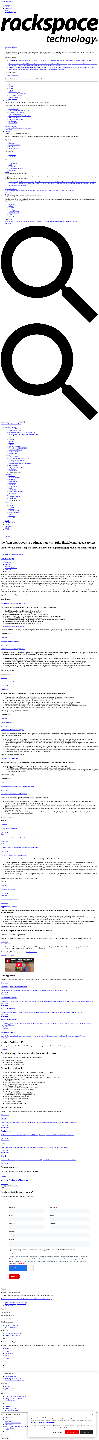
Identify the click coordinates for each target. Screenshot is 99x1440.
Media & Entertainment (16, 168)
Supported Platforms (11, 568)
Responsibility (9, 1424)
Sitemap (7, 1430)
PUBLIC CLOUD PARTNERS (18, 93)
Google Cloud (13, 99)
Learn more (4, 942)
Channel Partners (14, 211)
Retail (10, 165)
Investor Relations (14, 213)
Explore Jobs (5, 1348)
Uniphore (11, 88)
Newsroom (12, 216)
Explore (3, 626)
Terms (6, 1419)
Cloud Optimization (15, 114)
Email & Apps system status (13, 1333)
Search (22, 422)
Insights (7, 172)
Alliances (11, 209)
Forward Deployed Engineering (14, 1380)
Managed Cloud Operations (17, 112)
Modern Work (13, 123)
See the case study (31, 952)
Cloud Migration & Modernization (19, 110)
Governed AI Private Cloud (13, 1378)
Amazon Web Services (15, 95)
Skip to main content (7, 1)
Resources (8, 569)
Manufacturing (13, 163)
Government (12, 155)
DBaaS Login (9, 1305)
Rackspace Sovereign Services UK (15, 1304)
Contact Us (4, 424)
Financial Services (14, 145)
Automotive (12, 166)
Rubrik (11, 90)
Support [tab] (9, 1185)
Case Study (8, 566)
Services (7, 100)
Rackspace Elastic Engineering (16, 626)
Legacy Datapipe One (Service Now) (16, 1302)
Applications (12, 121)
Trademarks (8, 1417)
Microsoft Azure (13, 97)
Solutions (7, 536)
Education (12, 156)
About (7, 194)
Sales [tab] (3, 1185)
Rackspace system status (12, 1335)
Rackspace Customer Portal (9, 1299)
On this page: (7, 558)
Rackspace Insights (52, 182)
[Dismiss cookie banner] (92, 1414)
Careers (11, 214)
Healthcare (12, 143)
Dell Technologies (14, 92)
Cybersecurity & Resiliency (17, 119)
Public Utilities (13, 148)
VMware (11, 85)
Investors (7, 1357)
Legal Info (8, 1421)
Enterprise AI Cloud (11, 47)
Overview (8, 562)
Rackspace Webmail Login (43, 1299)
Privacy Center (9, 1428)
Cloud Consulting (14, 109)
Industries (8, 131)
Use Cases (8, 564)
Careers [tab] (15, 1185)
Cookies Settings (57, 1432)
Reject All (86, 1432)
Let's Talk (4, 1049)
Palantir (11, 86)
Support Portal (9, 1353)
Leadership (12, 207)
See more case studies (7, 955)
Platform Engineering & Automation (20, 116)
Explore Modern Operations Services (12, 554)
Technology (12, 170)
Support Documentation (12, 1325)
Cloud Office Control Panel (26, 1299)
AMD (10, 83)
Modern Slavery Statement (13, 1423)
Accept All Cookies (72, 1432)
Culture (11, 206)
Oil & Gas (12, 146)
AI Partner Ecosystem (11, 75)
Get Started (8, 571)
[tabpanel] (49, 1237)
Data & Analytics (14, 117)
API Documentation (11, 1327)
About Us (12, 204)
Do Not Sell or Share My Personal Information (19, 1426)
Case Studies (8, 1406)
